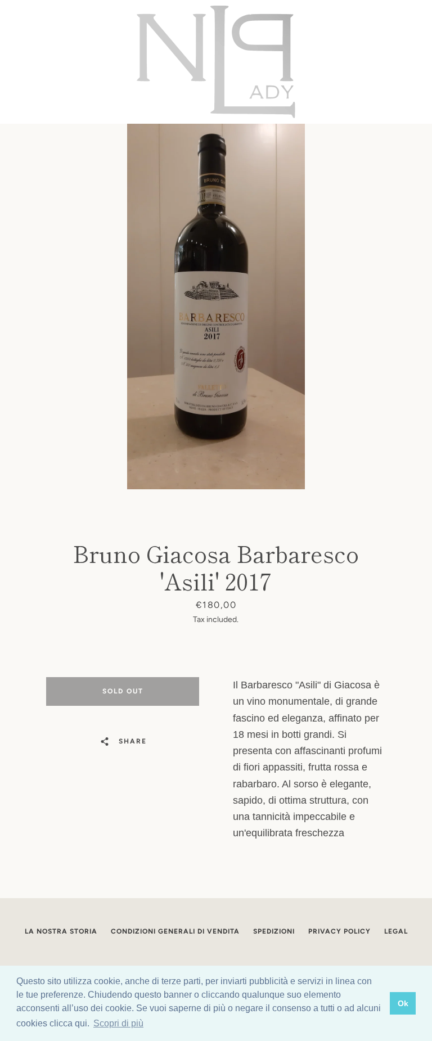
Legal (396, 931)
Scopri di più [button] (118, 1023)
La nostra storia (61, 931)
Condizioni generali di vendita (175, 931)
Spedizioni (274, 931)
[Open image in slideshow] (216, 306)
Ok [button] (403, 1003)
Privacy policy (339, 931)
